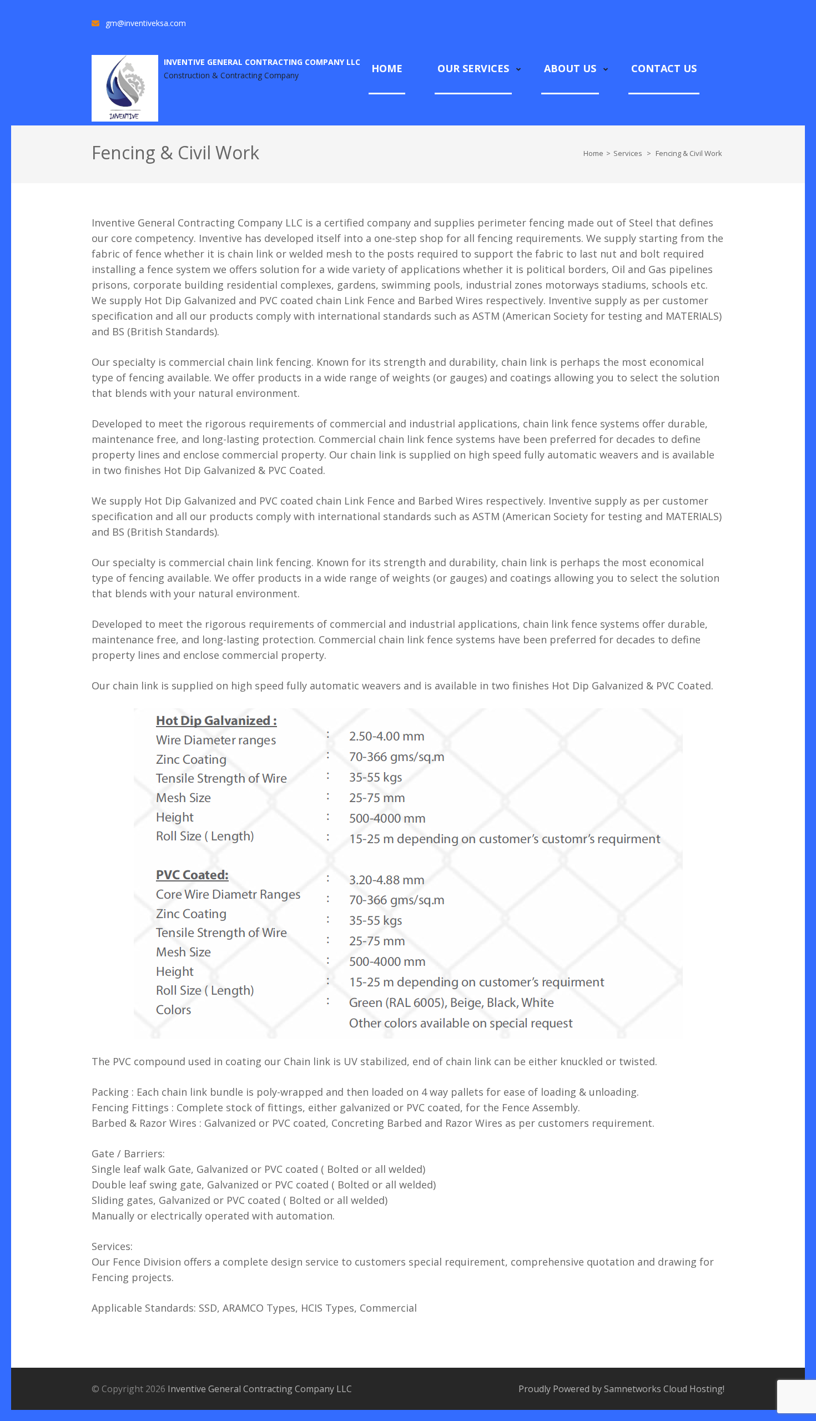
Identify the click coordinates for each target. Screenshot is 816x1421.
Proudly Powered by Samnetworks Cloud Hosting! (621, 1389)
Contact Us (664, 68)
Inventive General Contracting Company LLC (262, 62)
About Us (570, 68)
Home (386, 68)
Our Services (473, 68)
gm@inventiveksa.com (145, 23)
